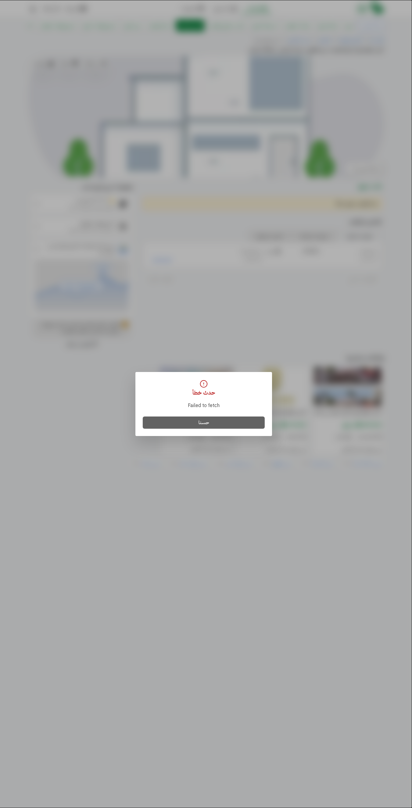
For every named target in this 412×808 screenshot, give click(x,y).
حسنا (204, 422)
